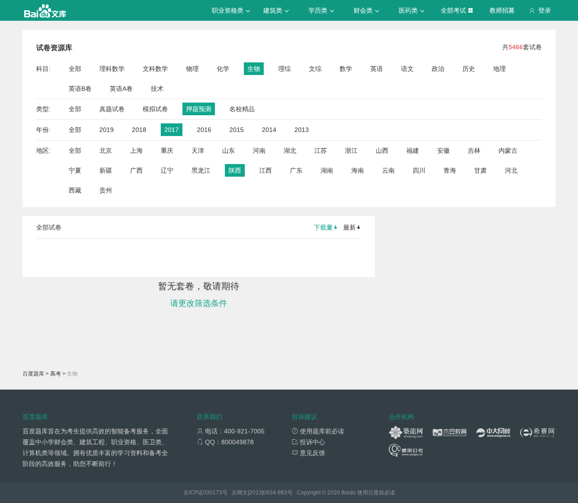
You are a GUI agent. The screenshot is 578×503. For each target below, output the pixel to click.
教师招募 (502, 10)
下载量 (323, 227)
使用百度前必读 (376, 492)
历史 (468, 68)
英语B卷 (80, 88)
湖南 (327, 170)
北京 (105, 150)
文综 (315, 68)
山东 (228, 150)
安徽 (443, 150)
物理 (192, 68)
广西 (136, 170)
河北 (511, 170)
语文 (407, 68)
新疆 (105, 170)
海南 (357, 170)
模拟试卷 (155, 109)
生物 (253, 68)
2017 (171, 129)
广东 (296, 170)
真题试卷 (112, 109)
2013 (301, 129)
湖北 (290, 150)
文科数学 (155, 68)
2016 (204, 129)
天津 (197, 150)
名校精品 (242, 109)
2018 (139, 129)
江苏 (320, 150)
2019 (106, 129)
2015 (236, 129)
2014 (269, 129)
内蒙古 (508, 150)
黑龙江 (200, 170)
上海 (136, 150)
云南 (388, 170)
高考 (55, 374)
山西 (382, 150)
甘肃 (480, 170)
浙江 (351, 150)
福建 (412, 150)
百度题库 (33, 374)
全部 (75, 68)
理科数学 (112, 68)
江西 (265, 170)
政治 (438, 68)
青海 (449, 170)
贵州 (105, 190)
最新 (349, 227)
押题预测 (198, 109)
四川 (419, 170)
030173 (212, 492)
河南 (259, 150)
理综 (284, 68)
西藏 (75, 190)
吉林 (474, 150)
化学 (223, 68)
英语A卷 (121, 88)
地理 (499, 68)
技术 (157, 88)
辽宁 (167, 170)
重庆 (167, 150)
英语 (376, 68)
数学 (346, 68)
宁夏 (75, 170)
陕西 (234, 170)
